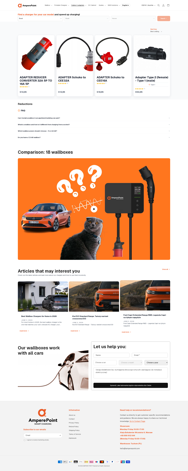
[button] (48, 5)
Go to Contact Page (137, 421)
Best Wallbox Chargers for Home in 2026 (39, 316)
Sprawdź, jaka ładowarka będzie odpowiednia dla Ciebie (130, 385)
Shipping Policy (74, 430)
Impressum (72, 438)
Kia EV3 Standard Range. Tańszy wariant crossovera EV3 (90, 317)
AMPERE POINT (87, 466)
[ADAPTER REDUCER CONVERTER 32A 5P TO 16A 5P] (36, 53)
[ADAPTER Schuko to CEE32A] (74, 53)
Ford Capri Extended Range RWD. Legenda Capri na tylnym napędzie (144, 316)
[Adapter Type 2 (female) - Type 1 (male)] (151, 53)
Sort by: (153, 29)
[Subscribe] (60, 435)
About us (72, 415)
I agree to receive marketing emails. (38, 440)
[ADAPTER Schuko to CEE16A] (113, 53)
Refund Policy (74, 427)
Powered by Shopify (97, 466)
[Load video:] (94, 209)
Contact (72, 419)
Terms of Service (75, 434)
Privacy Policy (74, 423)
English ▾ (125, 5)
